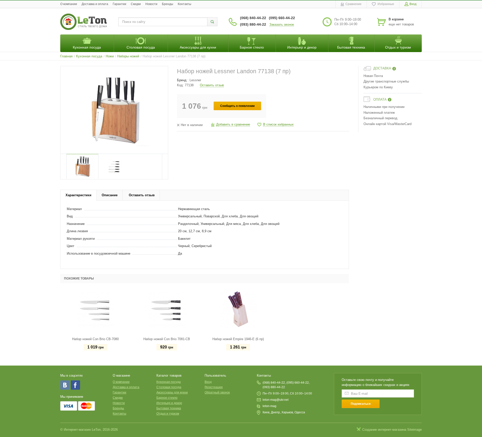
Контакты (184, 4)
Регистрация (214, 387)
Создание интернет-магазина (384, 429)
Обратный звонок (217, 392)
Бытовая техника (168, 408)
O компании (68, 4)
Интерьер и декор (169, 403)
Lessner (195, 80)
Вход (208, 381)
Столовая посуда (168, 387)
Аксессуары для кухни (172, 392)
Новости (151, 4)
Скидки (136, 4)
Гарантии (119, 4)
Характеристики (78, 195)
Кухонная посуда (168, 382)
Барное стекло (166, 398)
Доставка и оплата (95, 4)
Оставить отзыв (212, 85)
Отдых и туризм (167, 413)
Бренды (167, 4)
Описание (109, 195)
